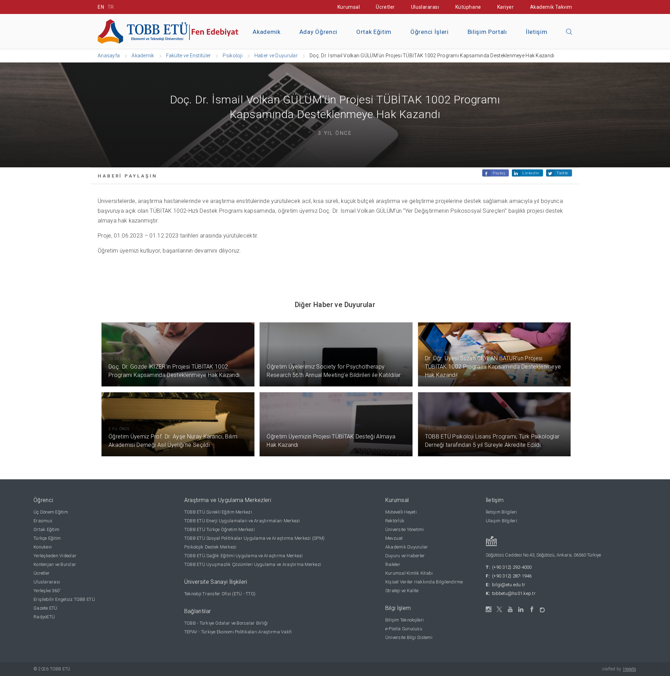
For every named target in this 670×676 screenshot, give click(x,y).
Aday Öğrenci (318, 31)
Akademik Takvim (551, 7)
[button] (569, 32)
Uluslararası (425, 7)
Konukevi (43, 547)
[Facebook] (532, 609)
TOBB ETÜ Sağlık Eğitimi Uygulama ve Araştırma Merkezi (243, 555)
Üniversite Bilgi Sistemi (408, 637)
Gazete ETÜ (46, 608)
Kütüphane (468, 7)
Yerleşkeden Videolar (55, 555)
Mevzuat (394, 538)
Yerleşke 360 (47, 590)
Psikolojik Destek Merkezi (210, 547)
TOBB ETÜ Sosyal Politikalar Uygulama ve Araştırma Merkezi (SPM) (254, 538)
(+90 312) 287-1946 (512, 576)
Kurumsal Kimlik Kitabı (409, 573)
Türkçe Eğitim (47, 538)
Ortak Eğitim (374, 31)
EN (101, 7)
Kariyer (505, 7)
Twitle (562, 173)
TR (110, 7)
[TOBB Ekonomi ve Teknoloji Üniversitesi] (176, 31)
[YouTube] (510, 609)
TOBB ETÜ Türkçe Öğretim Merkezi (219, 529)
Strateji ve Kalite (402, 590)
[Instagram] (489, 609)
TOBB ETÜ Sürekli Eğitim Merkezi (218, 512)
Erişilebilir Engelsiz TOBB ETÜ (64, 599)
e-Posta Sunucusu (403, 628)
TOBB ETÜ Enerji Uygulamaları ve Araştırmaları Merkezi (242, 520)
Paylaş (499, 173)
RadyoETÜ (44, 616)
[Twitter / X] (499, 609)
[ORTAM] (543, 607)
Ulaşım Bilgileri (501, 520)
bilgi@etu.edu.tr (508, 584)
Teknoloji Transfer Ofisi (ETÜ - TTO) (219, 593)
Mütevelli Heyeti (401, 512)
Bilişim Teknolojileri (404, 620)
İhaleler (392, 564)
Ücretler (385, 7)
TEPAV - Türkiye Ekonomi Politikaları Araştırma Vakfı (238, 631)
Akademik (266, 31)
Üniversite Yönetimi (404, 529)
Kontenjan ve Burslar (55, 564)
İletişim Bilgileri (501, 512)
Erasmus (43, 520)
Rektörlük (394, 520)
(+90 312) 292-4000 (512, 567)
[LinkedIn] (521, 609)
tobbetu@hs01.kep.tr (514, 593)
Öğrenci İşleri (429, 31)
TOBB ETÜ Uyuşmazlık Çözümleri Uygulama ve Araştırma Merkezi (252, 564)
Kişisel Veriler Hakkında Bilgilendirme (424, 581)
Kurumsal (348, 7)
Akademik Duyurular (406, 547)
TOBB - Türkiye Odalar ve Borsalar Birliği (226, 623)
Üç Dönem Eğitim (51, 512)
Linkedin (530, 173)
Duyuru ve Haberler (405, 555)
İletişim (536, 31)
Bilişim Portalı (487, 31)
